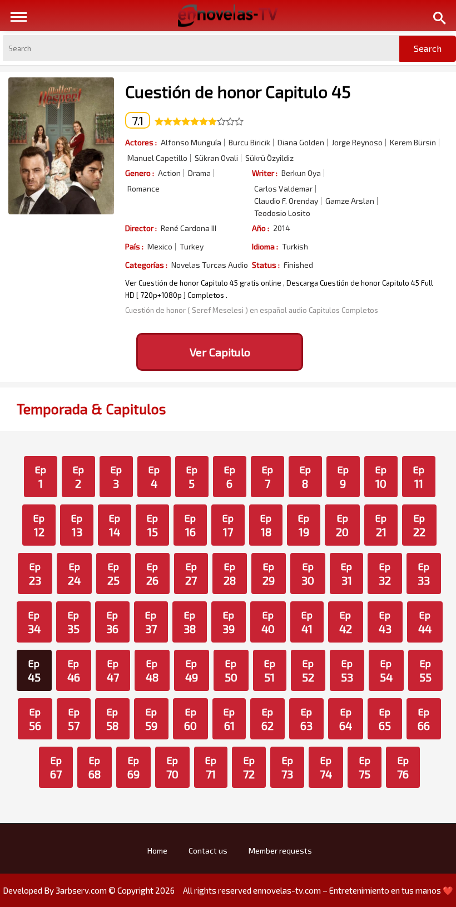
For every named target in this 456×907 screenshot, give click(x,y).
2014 (281, 228)
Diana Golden (300, 142)
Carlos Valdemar (283, 189)
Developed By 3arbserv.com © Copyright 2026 (89, 890)
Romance (143, 189)
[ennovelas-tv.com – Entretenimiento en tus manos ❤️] (228, 14)
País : (134, 246)
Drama (199, 173)
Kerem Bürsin (413, 142)
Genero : (139, 173)
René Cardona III (188, 228)
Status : (266, 264)
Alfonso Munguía (191, 142)
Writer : (264, 173)
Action (169, 173)
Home (157, 850)
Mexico (159, 247)
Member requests (280, 850)
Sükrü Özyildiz (269, 158)
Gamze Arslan (349, 201)
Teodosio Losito (282, 213)
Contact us (208, 850)
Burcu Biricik (249, 142)
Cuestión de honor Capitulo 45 (238, 91)
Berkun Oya (301, 173)
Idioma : (265, 246)
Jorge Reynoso (357, 142)
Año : (260, 228)
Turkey (192, 247)
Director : (141, 228)
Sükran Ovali (216, 158)
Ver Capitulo (220, 352)
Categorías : (146, 264)
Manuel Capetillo (157, 158)
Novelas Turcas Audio (209, 265)
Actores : (141, 142)
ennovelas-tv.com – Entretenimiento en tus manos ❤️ (353, 890)
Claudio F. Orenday (286, 201)
